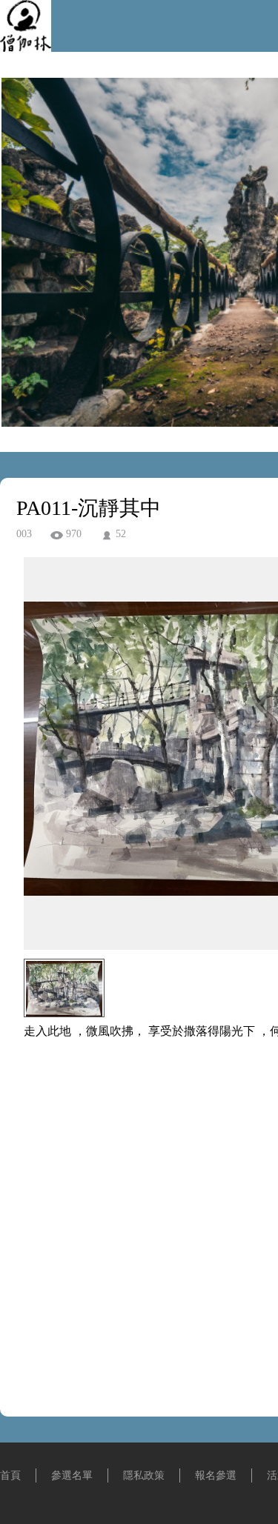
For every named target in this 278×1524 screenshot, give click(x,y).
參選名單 (72, 1475)
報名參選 (215, 1475)
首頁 (10, 1475)
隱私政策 (144, 1475)
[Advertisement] (139, 1236)
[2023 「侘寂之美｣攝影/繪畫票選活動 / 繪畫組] (25, 47)
